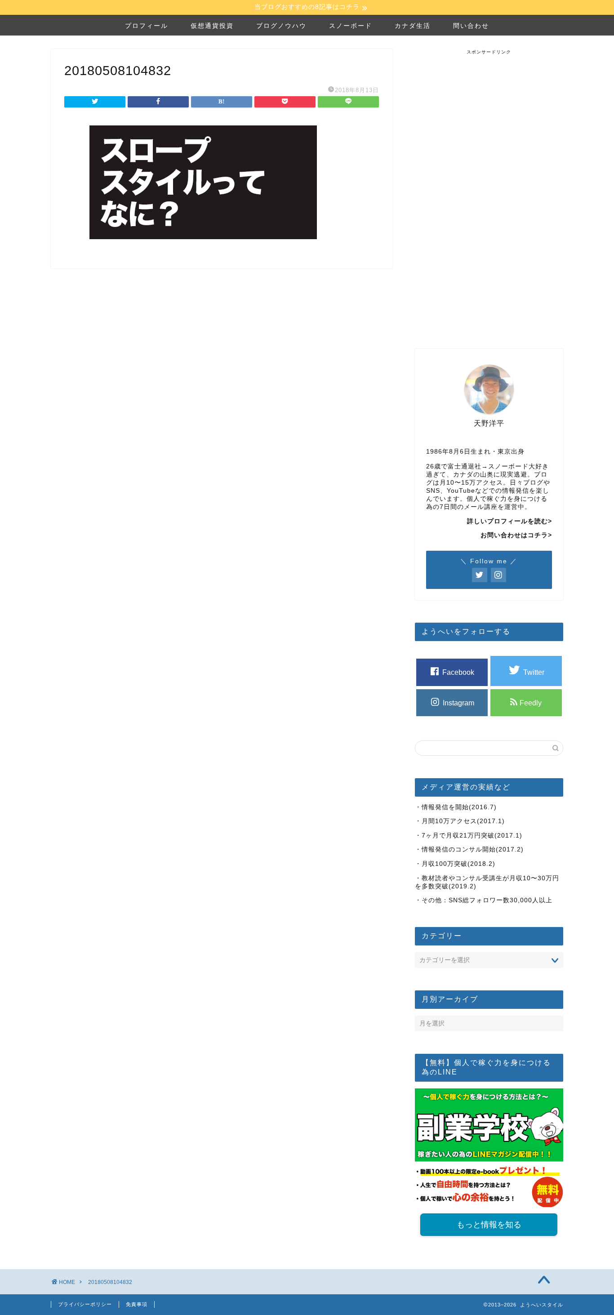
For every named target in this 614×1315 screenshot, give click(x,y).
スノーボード (350, 25)
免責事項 (136, 1304)
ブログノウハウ (281, 25)
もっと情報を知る (489, 1224)
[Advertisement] (489, 190)
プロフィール (146, 25)
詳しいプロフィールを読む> (509, 521)
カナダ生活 (413, 25)
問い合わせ (471, 25)
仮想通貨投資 (212, 25)
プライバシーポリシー (85, 1304)
